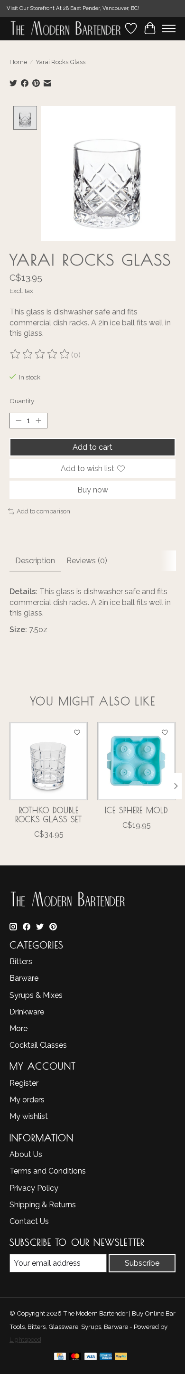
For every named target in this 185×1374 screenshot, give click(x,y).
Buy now (92, 489)
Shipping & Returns (42, 1204)
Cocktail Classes (38, 1045)
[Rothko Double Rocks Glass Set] (48, 761)
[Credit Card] (60, 1358)
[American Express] (106, 1358)
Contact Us (29, 1221)
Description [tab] (35, 560)
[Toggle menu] (168, 28)
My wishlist (28, 1116)
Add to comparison (43, 511)
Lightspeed (25, 1339)
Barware (23, 978)
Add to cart (92, 447)
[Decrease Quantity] (18, 420)
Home (18, 62)
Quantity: (22, 401)
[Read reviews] (40, 355)
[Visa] (90, 1358)
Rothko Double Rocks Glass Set (48, 815)
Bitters (20, 961)
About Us (25, 1154)
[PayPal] (121, 1358)
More (18, 1028)
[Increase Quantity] (38, 420)
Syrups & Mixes (36, 995)
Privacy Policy (33, 1188)
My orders (27, 1099)
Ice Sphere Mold (136, 810)
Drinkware (26, 1011)
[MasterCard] (75, 1358)
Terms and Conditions (47, 1170)
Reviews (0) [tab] (86, 560)
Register (23, 1083)
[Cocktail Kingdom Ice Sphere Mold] (136, 761)
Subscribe (142, 1263)
